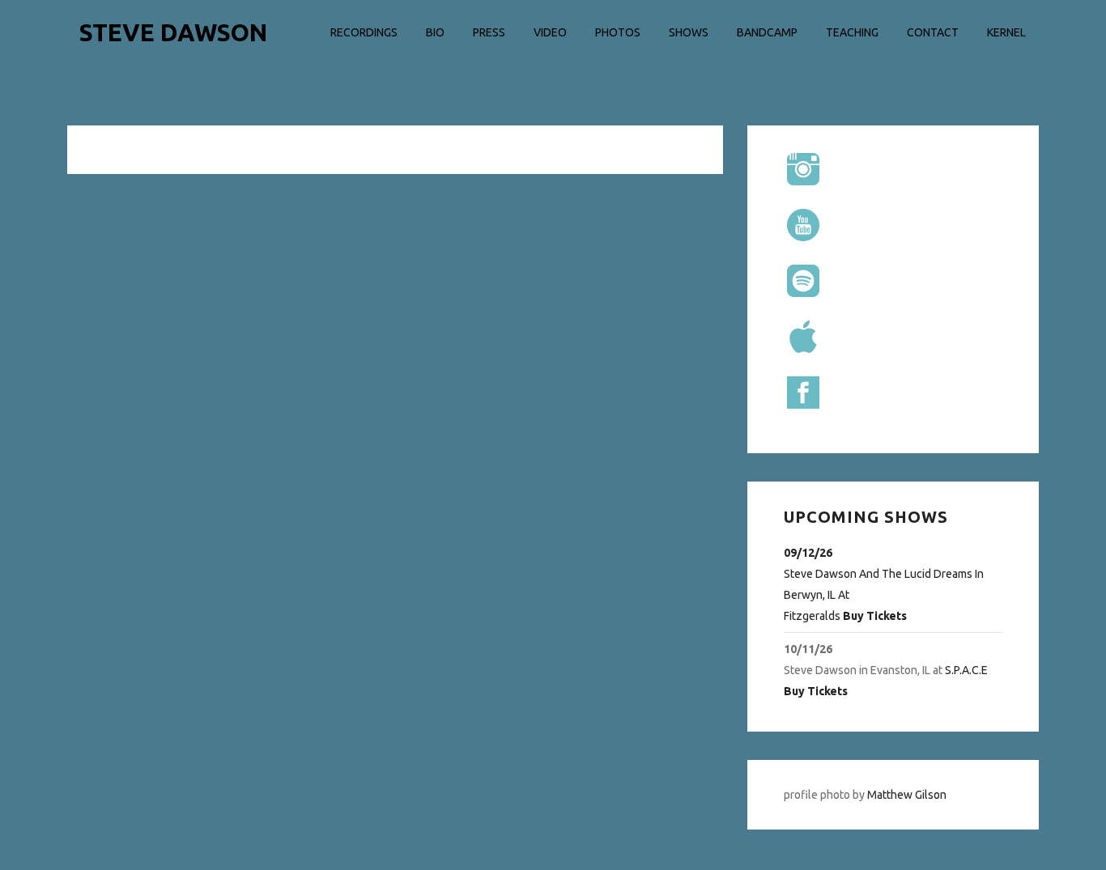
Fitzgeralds (812, 615)
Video (550, 32)
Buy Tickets (875, 615)
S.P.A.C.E (966, 670)
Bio (435, 32)
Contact (933, 32)
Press (489, 32)
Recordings (364, 32)
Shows (688, 32)
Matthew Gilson (906, 794)
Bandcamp (767, 32)
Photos (617, 32)
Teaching (852, 32)
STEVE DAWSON (173, 32)
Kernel (1006, 32)
